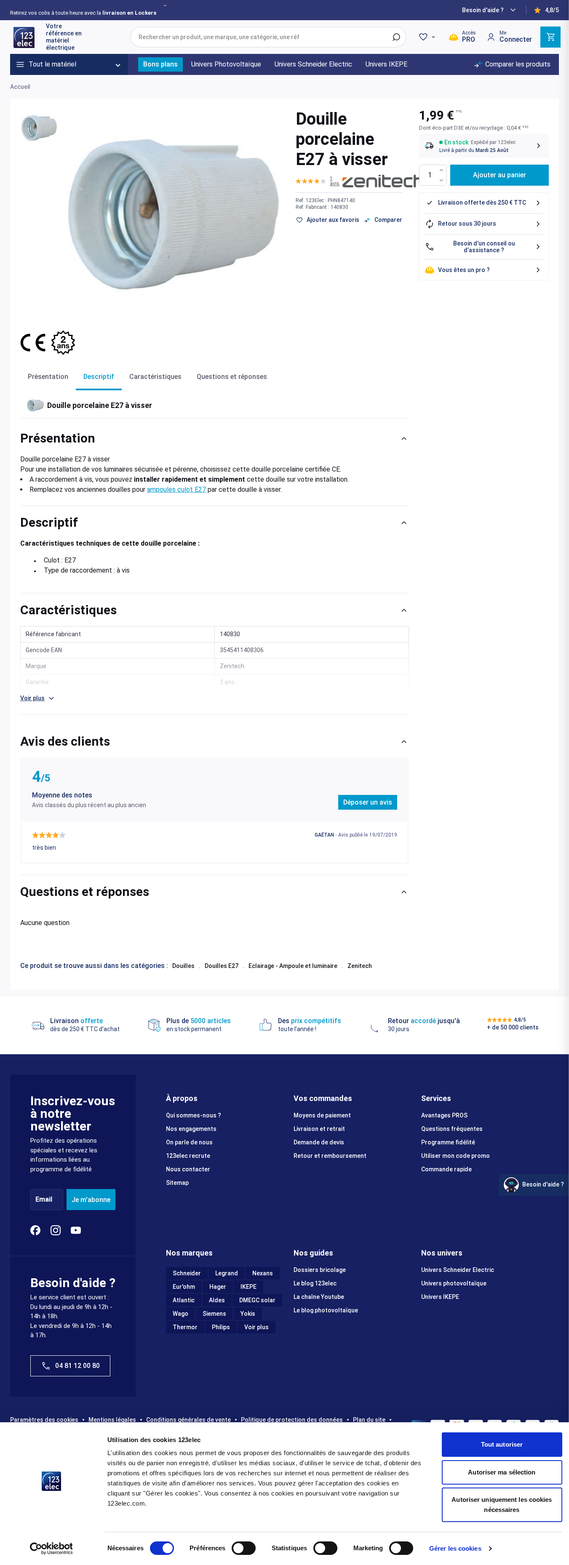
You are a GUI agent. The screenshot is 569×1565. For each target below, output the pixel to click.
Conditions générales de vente (188, 1420)
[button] (319, 181)
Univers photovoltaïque (453, 1283)
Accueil (20, 86)
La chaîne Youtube (319, 1297)
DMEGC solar (257, 1300)
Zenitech (359, 966)
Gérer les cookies (455, 1548)
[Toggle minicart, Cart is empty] (550, 37)
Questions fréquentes (452, 1129)
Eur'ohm (184, 1286)
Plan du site (369, 1420)
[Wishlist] (428, 37)
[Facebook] (35, 1230)
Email (43, 1200)
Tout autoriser (502, 1444)
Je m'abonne (91, 1200)
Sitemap (177, 1183)
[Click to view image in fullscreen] (173, 214)
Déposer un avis (367, 802)
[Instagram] (56, 1230)
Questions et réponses (232, 377)
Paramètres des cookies (44, 1420)
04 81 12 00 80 (77, 1366)
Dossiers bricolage (320, 1270)
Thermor (185, 1327)
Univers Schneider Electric (457, 1270)
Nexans (262, 1273)
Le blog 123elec (315, 1283)
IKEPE (248, 1286)
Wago (180, 1313)
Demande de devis (319, 1142)
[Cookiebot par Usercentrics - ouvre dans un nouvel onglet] (51, 1548)
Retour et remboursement (330, 1156)
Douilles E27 (221, 966)
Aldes (217, 1300)
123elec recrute (188, 1156)
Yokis (247, 1313)
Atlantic (184, 1300)
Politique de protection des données (292, 1420)
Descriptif (98, 377)
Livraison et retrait (319, 1129)
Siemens (214, 1313)
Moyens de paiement (322, 1115)
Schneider (187, 1273)
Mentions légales (112, 1420)
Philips (221, 1327)
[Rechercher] (396, 37)
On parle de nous (189, 1142)
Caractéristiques (155, 377)
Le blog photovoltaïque (326, 1310)
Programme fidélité (448, 1142)
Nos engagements (191, 1129)
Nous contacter (188, 1169)
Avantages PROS (444, 1115)
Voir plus (256, 1327)
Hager (217, 1286)
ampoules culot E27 (176, 489)
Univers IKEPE (440, 1297)
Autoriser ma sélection (501, 1472)
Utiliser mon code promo (455, 1156)
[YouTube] (76, 1230)
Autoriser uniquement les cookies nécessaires (501, 1504)
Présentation (48, 377)
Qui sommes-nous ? (193, 1115)
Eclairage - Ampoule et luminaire (292, 966)
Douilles (183, 966)
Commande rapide (446, 1169)
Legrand (226, 1273)
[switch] (244, 1548)
